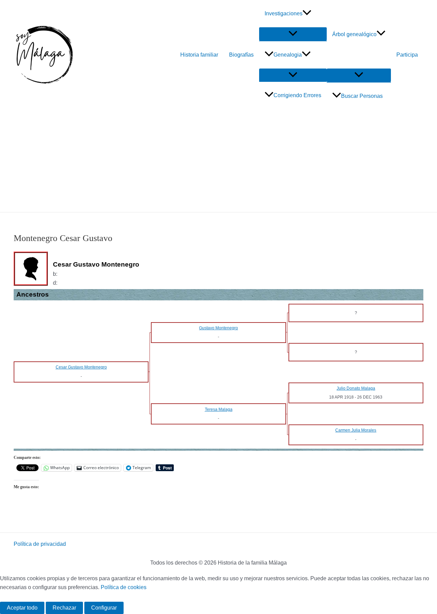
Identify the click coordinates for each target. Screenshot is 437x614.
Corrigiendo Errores (297, 95)
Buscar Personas (362, 96)
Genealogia (287, 55)
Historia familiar (199, 55)
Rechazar (64, 608)
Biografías (241, 55)
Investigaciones (283, 13)
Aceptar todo (22, 608)
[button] (306, 13)
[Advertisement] (218, 161)
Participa (407, 55)
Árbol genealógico (354, 34)
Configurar (104, 608)
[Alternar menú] (293, 34)
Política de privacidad (40, 544)
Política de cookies (123, 587)
